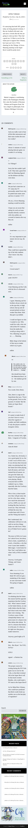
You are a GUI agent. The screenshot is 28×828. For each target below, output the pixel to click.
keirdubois (10, 443)
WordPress (22, 826)
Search (3, 708)
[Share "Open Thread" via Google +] (10, 61)
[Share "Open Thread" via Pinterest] (15, 61)
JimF (9, 412)
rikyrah (10, 274)
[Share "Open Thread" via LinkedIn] (18, 61)
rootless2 (10, 144)
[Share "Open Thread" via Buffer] (20, 61)
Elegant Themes (11, 826)
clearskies (6, 788)
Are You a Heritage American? (9, 751)
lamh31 (10, 452)
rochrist (10, 663)
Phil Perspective (12, 128)
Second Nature (13, 230)
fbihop (9, 386)
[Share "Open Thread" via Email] (12, 64)
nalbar (9, 183)
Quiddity (10, 247)
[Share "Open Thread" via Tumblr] (12, 61)
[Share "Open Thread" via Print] (15, 64)
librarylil (6, 782)
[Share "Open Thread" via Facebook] (4, 61)
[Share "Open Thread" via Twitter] (7, 61)
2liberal (13, 356)
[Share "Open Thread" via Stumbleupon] (23, 61)
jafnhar (6, 794)
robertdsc (10, 284)
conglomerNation (12, 158)
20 (10, 19)
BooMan (12, 17)
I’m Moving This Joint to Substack (10, 747)
